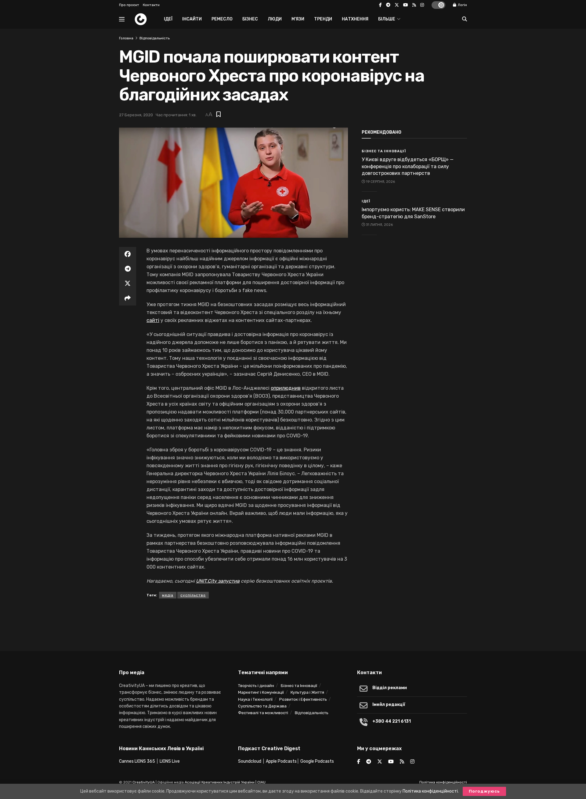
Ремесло (222, 19)
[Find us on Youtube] (405, 5)
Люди (275, 19)
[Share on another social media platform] (127, 298)
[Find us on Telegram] (388, 5)
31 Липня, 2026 (379, 225)
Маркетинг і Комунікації (261, 692)
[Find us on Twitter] (397, 5)
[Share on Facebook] (127, 254)
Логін (462, 5)
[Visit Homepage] (140, 19)
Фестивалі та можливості (263, 712)
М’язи (297, 19)
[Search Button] (464, 19)
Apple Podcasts (281, 761)
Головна (126, 38)
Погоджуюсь (484, 791)
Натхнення (355, 19)
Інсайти (192, 19)
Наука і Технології (255, 699)
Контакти (151, 5)
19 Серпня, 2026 (380, 182)
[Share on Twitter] (127, 283)
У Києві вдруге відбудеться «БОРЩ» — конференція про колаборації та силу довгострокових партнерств (408, 166)
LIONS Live (170, 761)
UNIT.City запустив (218, 581)
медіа (167, 595)
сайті (152, 320)
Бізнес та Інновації (384, 151)
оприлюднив (286, 388)
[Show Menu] (122, 19)
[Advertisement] (293, 623)
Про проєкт (129, 5)
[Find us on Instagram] (422, 5)
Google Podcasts (317, 761)
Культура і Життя (307, 692)
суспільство (193, 595)
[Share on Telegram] (127, 269)
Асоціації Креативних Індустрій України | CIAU (225, 782)
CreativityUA (143, 782)
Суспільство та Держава (262, 706)
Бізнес (250, 19)
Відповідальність (154, 38)
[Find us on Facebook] (380, 5)
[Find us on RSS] (414, 5)
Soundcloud (249, 761)
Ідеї (168, 19)
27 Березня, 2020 (136, 115)
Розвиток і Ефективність (303, 699)
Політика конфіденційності (443, 782)
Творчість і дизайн (256, 685)
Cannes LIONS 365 (137, 761)
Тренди (323, 19)
